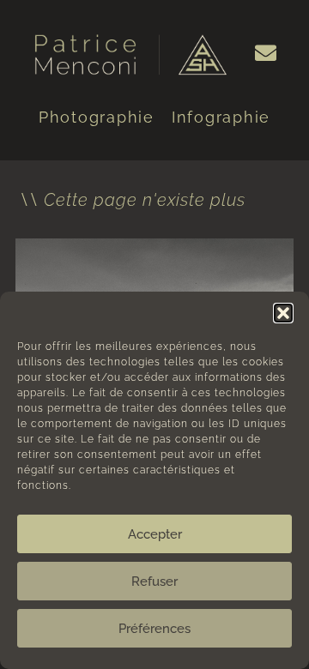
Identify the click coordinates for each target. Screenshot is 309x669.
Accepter (155, 534)
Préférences (154, 628)
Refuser (154, 581)
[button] (283, 313)
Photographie (96, 117)
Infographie (221, 117)
